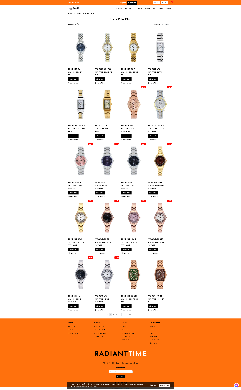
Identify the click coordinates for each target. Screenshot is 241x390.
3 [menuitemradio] (116, 314)
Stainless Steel (154, 340)
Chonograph (154, 343)
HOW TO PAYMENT (100, 330)
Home (70, 14)
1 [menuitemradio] (110, 314)
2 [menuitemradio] (113, 314)
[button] (116, 2)
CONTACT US (98, 336)
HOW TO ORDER (99, 326)
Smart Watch (154, 336)
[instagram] (143, 2)
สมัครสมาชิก (132, 3)
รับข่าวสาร (120, 377)
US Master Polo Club (128, 333)
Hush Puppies (126, 340)
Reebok (124, 326)
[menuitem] (133, 314)
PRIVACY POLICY (73, 333)
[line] (150, 2)
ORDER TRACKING (100, 333)
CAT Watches (126, 330)
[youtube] (146, 2)
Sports (152, 333)
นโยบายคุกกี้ (93, 386)
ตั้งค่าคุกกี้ (153, 385)
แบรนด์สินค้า (77, 14)
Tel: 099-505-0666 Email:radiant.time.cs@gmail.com (120, 363)
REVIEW (70, 330)
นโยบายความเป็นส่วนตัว (80, 386)
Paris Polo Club (126, 336)
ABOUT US (71, 326)
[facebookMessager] (236, 385)
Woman (152, 326)
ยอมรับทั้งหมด (164, 385)
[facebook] (139, 2)
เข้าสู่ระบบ (123, 3)
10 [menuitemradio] (130, 314)
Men (151, 330)
